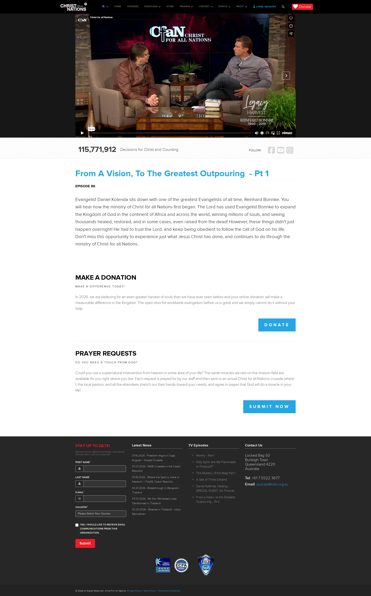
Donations (150, 6)
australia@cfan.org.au (272, 484)
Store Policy (150, 590)
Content (204, 6)
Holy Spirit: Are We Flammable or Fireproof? (216, 464)
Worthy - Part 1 (205, 455)
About (240, 6)
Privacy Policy (134, 590)
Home (117, 6)
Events (223, 6)
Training (184, 6)
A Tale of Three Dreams (211, 480)
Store (170, 6)
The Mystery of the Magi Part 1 (216, 473)
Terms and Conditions (169, 590)
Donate (305, 6)
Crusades (133, 6)
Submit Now (269, 406)
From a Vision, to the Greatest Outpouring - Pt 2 (215, 499)
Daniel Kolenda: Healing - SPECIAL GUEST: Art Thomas (215, 488)
